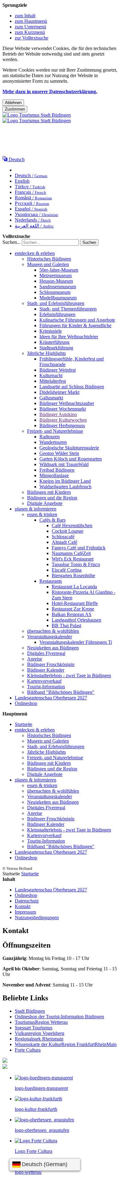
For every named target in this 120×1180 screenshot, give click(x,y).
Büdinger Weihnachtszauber (66, 403)
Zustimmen (15, 109)
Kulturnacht (50, 375)
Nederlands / (33, 220)
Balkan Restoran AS (71, 614)
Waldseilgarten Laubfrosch (65, 486)
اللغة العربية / (34, 225)
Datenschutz (27, 900)
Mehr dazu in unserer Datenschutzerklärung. (49, 91)
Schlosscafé (63, 536)
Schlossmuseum (54, 292)
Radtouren (49, 436)
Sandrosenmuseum (57, 286)
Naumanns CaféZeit (71, 553)
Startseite (23, 724)
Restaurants (50, 581)
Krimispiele (50, 331)
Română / (33, 197)
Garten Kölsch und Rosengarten (70, 458)
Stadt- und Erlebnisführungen (55, 303)
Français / (30, 192)
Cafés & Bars (52, 520)
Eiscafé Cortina (67, 570)
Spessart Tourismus (33, 1027)
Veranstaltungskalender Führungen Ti (75, 642)
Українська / (36, 214)
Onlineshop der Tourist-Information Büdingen (59, 1016)
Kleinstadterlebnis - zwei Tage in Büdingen (69, 675)
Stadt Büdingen (30, 1011)
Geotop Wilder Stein (59, 453)
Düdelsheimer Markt (59, 392)
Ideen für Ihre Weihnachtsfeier (68, 336)
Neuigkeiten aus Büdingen (53, 647)
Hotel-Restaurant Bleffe (75, 603)
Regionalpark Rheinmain (39, 1038)
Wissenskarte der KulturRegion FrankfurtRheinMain (66, 1044)
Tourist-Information (46, 686)
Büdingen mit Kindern (49, 492)
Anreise (34, 658)
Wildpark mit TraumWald (64, 464)
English (22, 181)
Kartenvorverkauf (44, 681)
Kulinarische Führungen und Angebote (77, 320)
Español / (31, 208)
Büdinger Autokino (58, 414)
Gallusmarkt (51, 397)
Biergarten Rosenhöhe (73, 575)
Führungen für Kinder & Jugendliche (75, 325)
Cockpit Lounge (67, 531)
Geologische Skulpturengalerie (69, 447)
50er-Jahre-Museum (58, 270)
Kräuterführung (54, 342)
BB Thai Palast (66, 625)
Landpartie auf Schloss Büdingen (71, 386)
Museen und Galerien (48, 264)
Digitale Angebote (44, 503)
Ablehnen (13, 102)
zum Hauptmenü (31, 21)
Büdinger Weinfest (57, 370)
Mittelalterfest (52, 381)
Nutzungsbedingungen (37, 917)
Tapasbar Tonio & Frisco (76, 564)
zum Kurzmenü (30, 32)
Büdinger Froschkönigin (50, 664)
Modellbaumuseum (58, 297)
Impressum (25, 912)
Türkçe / (30, 186)
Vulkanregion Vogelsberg (39, 1033)
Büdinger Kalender (45, 670)
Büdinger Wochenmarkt (62, 408)
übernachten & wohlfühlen (53, 631)
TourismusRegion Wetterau (41, 1022)
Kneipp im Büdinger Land (65, 481)
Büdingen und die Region (52, 497)
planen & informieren (35, 508)
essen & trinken (42, 514)
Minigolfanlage (54, 475)
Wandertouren (53, 442)
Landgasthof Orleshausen (76, 620)
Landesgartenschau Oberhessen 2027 (51, 697)
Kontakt (22, 906)
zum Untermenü (30, 26)
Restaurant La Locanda (74, 586)
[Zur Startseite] (36, 117)
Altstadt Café (64, 542)
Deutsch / (31, 175)
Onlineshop (26, 703)
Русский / (32, 203)
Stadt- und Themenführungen (68, 308)
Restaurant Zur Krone (73, 608)
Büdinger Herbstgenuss (62, 425)
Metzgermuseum (55, 275)
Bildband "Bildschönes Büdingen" (60, 692)
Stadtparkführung (56, 347)
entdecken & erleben (35, 253)
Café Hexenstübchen (72, 525)
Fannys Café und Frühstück (79, 547)
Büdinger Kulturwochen (63, 420)
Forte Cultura (28, 1050)
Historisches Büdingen (49, 258)
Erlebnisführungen (57, 314)
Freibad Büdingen (56, 470)
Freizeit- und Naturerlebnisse (55, 431)
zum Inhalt (25, 15)
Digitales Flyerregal (46, 653)
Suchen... (11, 242)
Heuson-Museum (56, 281)
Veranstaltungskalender (49, 636)
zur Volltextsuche (31, 37)
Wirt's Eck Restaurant (73, 558)
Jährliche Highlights (46, 353)
